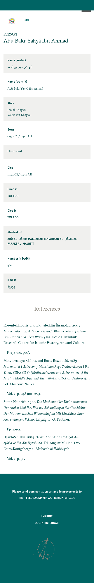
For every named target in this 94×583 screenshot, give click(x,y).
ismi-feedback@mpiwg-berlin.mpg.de (47, 498)
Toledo (13, 196)
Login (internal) (47, 523)
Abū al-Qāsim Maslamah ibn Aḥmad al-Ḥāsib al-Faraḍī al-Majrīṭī (42, 241)
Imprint (46, 516)
